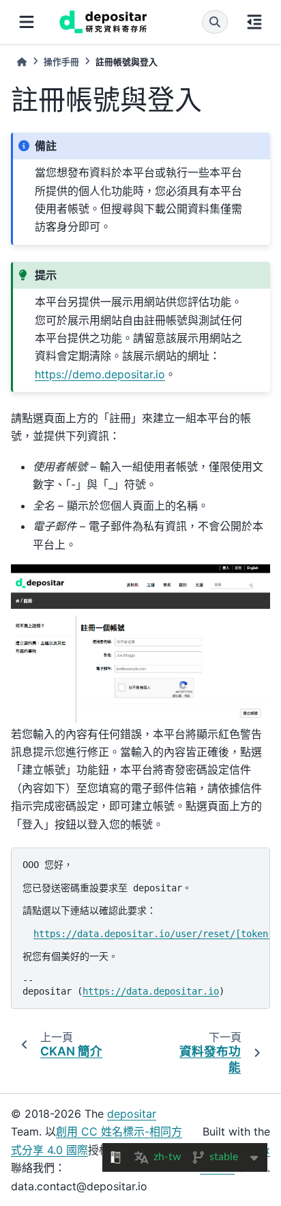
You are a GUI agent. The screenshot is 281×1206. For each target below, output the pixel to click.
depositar (131, 1113)
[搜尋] (215, 22)
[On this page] (254, 22)
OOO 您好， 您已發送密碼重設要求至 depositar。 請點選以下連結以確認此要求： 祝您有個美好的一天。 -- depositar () (146, 928)
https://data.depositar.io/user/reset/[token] (153, 933)
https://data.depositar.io (151, 991)
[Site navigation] (26, 22)
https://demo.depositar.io (100, 374)
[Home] (21, 62)
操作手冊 (61, 62)
